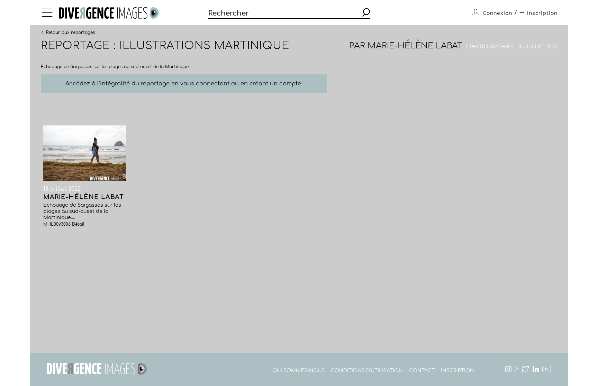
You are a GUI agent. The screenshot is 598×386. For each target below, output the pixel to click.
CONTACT (422, 370)
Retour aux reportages (70, 32)
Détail (78, 224)
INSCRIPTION (457, 370)
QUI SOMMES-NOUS (298, 370)
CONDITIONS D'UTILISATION (367, 370)
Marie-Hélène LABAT (415, 45)
